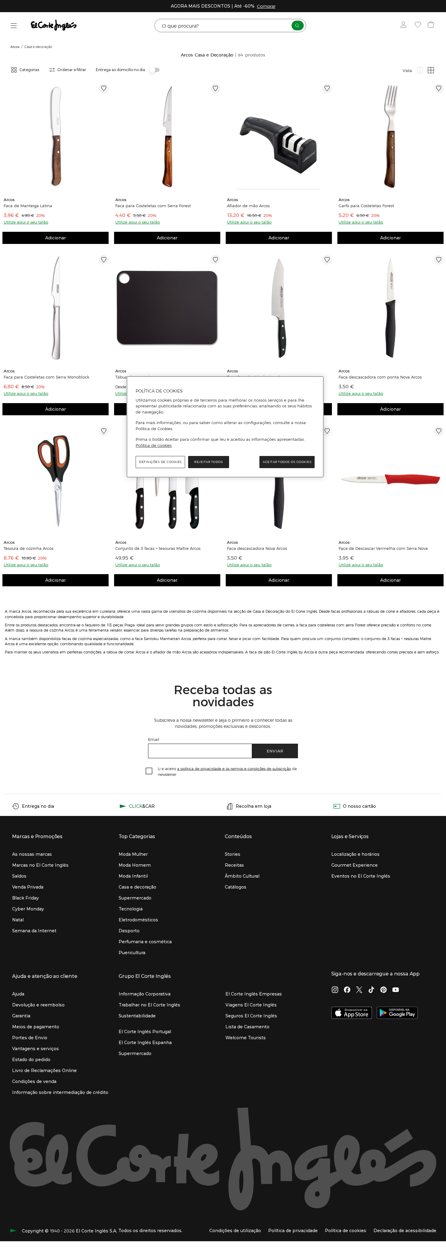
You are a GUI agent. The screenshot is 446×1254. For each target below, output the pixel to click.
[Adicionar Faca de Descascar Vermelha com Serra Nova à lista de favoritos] (439, 431)
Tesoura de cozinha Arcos (28, 548)
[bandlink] (266, 6)
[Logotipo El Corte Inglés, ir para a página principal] (54, 25)
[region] (225, 427)
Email (153, 739)
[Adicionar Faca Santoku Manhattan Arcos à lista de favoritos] (327, 260)
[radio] (420, 70)
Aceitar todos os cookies (287, 462)
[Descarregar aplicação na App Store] (351, 1013)
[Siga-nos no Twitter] (359, 990)
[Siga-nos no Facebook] (347, 990)
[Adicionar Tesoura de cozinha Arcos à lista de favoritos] (104, 431)
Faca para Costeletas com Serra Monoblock (46, 377)
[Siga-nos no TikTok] (371, 990)
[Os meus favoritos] (418, 25)
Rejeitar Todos (208, 462)
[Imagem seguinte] (217, 136)
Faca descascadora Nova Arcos (257, 548)
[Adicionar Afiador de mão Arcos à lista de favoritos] (327, 88)
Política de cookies (154, 445)
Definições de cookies (160, 462)
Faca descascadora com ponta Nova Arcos (380, 377)
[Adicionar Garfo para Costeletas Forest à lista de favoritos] (439, 88)
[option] (55, 136)
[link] (55, 136)
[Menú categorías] (14, 25)
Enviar (275, 751)
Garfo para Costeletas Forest (366, 205)
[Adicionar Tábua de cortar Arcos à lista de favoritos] (215, 260)
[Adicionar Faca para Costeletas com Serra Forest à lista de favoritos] (215, 88)
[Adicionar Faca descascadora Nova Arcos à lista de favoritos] (327, 431)
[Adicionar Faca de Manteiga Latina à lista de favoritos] (104, 88)
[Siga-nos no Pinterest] (383, 990)
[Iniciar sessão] (404, 25)
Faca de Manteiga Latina (28, 205)
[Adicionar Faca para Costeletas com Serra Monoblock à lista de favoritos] (104, 260)
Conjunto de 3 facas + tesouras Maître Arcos (158, 548)
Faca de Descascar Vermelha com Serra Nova (383, 548)
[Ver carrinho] (431, 25)
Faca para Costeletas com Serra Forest (153, 205)
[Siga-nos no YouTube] (395, 990)
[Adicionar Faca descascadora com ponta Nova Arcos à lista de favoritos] (439, 260)
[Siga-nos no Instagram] (335, 990)
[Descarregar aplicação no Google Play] (397, 1013)
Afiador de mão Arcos (248, 205)
